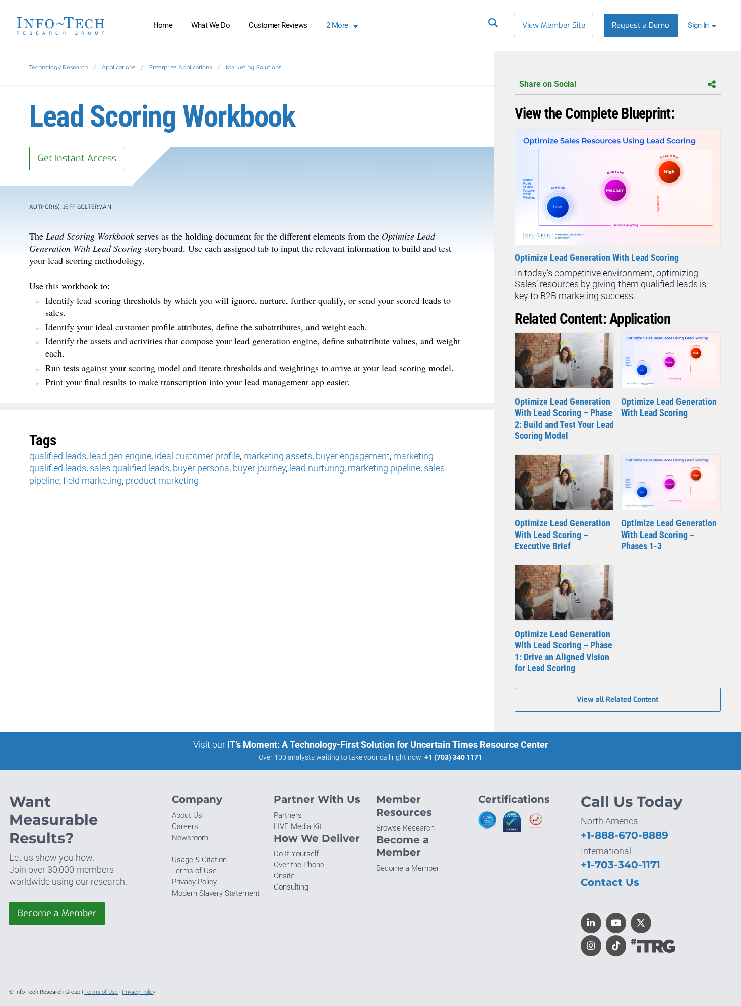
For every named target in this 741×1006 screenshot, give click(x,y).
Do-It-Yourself (296, 853)
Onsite (284, 875)
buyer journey (259, 468)
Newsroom (190, 837)
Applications (118, 67)
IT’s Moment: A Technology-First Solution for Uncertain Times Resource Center (387, 744)
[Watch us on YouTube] (616, 923)
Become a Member (57, 913)
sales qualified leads (129, 468)
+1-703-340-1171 (620, 864)
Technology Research (58, 67)
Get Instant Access (77, 158)
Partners (288, 815)
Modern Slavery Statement (216, 893)
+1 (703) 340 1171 (453, 757)
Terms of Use (194, 870)
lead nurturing (316, 468)
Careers (185, 826)
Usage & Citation (199, 859)
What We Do (210, 25)
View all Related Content (617, 699)
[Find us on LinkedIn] (591, 923)
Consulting (291, 887)
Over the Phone (299, 864)
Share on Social (547, 84)
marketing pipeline (384, 468)
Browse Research (405, 828)
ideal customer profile (197, 456)
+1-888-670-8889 (624, 835)
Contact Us (610, 882)
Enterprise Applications (180, 67)
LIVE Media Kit (298, 826)
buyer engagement (353, 456)
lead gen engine (120, 456)
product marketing (162, 480)
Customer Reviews (278, 25)
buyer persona (201, 468)
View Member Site (553, 25)
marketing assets (277, 456)
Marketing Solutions (253, 67)
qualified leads (57, 456)
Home (163, 25)
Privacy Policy (194, 881)
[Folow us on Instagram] (591, 945)
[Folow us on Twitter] (641, 923)
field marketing (92, 480)
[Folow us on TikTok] (616, 945)
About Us (187, 815)
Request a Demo (640, 25)
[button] (704, 25)
